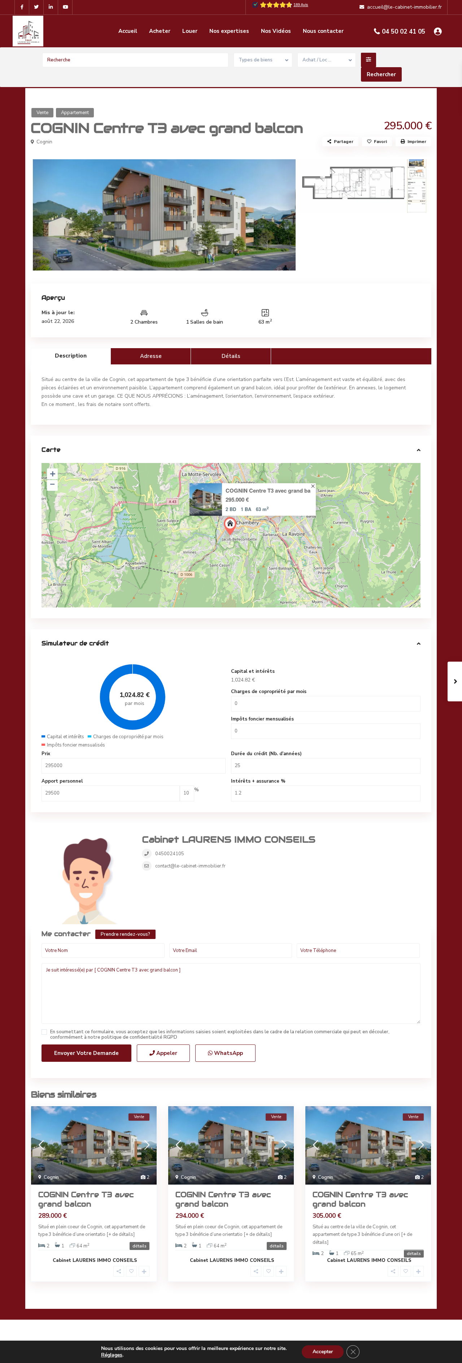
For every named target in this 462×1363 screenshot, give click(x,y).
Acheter (159, 31)
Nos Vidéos (276, 31)
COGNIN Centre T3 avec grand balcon (86, 1199)
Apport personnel (62, 781)
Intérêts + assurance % (258, 781)
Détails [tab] (231, 356)
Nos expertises (229, 31)
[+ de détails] (120, 1234)
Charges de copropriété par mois (268, 691)
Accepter (323, 1351)
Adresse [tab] (151, 356)
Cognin (44, 141)
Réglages (111, 1355)
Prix (46, 753)
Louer (189, 31)
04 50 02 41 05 (403, 31)
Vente (42, 112)
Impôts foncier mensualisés (262, 719)
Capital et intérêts (253, 671)
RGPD (170, 1037)
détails (139, 1246)
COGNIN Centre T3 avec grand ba (268, 490)
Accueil (127, 31)
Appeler (166, 1053)
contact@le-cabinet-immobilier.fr (190, 866)
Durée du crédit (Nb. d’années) (266, 753)
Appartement (75, 112)
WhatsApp (228, 1053)
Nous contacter (323, 31)
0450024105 (169, 854)
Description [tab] (71, 355)
